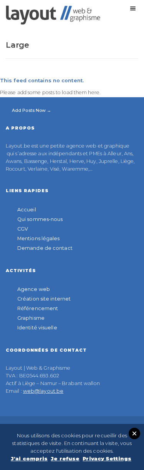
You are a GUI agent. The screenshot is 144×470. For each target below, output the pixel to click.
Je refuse (65, 458)
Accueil (26, 210)
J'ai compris (29, 458)
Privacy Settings (107, 458)
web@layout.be (43, 391)
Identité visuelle (37, 327)
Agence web (33, 289)
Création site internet (44, 299)
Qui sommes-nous (40, 219)
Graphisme (31, 318)
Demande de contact (45, 248)
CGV (22, 229)
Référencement (37, 308)
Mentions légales (38, 238)
